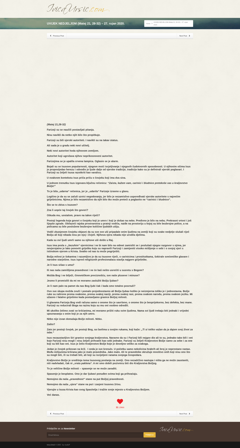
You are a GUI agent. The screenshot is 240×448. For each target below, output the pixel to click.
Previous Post (58, 36)
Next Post (183, 36)
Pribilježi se (150, 435)
